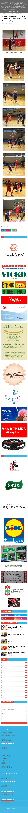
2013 (14, 695)
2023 (14, 670)
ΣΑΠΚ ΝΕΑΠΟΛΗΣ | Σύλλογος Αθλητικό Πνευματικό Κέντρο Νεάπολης (15, 627)
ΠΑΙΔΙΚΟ (6, 226)
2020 (14, 677)
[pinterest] (7, 618)
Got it (18, 11)
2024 (14, 667)
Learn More (12, 11)
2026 (14, 662)
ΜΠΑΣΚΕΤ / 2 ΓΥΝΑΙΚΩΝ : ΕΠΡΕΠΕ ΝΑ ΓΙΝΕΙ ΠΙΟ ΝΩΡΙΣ (16, 647)
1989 (14, 697)
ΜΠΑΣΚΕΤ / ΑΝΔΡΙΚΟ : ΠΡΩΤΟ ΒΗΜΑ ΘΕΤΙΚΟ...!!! (16, 653)
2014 (14, 692)
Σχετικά (13, 808)
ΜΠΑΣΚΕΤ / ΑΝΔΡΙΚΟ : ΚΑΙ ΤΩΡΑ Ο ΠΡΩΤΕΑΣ (16, 640)
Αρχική (8, 808)
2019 (14, 680)
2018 (14, 682)
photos (13, 226)
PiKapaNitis (4, 23)
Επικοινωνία (18, 808)
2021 (14, 675)
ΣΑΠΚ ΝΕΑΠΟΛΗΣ (17, 811)
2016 (14, 687)
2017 (14, 685)
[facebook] (7, 615)
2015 (14, 690)
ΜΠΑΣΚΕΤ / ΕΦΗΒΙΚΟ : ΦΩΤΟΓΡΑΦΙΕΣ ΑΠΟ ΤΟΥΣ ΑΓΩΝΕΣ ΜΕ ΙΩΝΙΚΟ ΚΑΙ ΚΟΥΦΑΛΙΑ (17, 634)
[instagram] (20, 618)
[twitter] (20, 615)
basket (10, 226)
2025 (14, 665)
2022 (14, 672)
